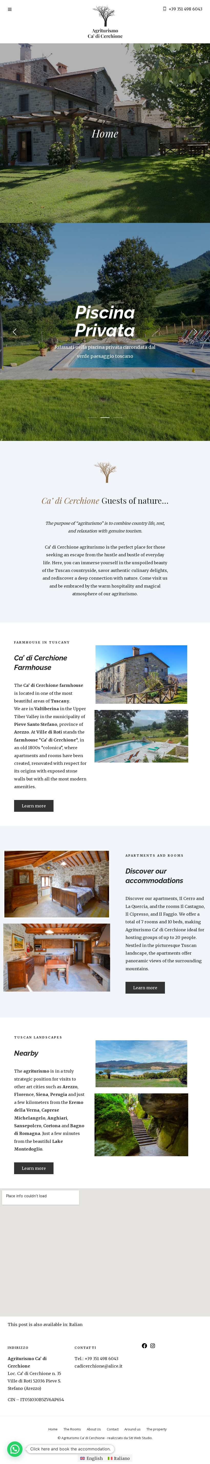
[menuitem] (75, 1324)
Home (53, 1429)
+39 (101, 1358)
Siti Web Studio (140, 1438)
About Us (94, 1429)
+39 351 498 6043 (185, 9)
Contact (113, 1429)
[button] (15, 1449)
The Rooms (72, 1429)
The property (156, 1429)
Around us (132, 1429)
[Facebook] (144, 1347)
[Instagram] (153, 1347)
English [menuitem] (95, 1458)
